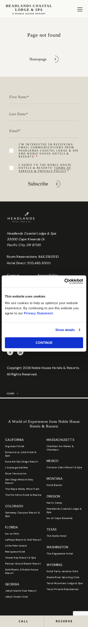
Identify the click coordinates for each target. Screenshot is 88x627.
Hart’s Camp (54, 503)
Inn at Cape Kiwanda (60, 518)
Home (10, 393)
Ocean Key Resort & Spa (20, 557)
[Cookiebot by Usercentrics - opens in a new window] (64, 281)
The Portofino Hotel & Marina (23, 495)
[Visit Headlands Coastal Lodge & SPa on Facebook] (10, 352)
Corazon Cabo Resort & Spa (64, 467)
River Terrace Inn (15, 473)
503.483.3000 (39, 263)
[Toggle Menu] (79, 9)
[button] (66, 621)
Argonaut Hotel (14, 446)
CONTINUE (44, 342)
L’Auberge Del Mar (16, 467)
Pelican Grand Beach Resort (23, 563)
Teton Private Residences (63, 589)
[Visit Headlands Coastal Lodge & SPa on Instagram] (20, 352)
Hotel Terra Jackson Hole (62, 571)
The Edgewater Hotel (60, 553)
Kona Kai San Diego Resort (21, 461)
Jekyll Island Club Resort (21, 590)
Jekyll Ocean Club (16, 596)
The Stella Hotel (56, 536)
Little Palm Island (16, 545)
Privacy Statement (38, 313)
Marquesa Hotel (15, 551)
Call (23, 621)
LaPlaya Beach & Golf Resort (23, 539)
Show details (65, 330)
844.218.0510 (48, 257)
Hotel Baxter (54, 485)
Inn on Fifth (12, 533)
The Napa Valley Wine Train (22, 489)
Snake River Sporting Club (63, 577)
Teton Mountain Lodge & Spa (65, 583)
